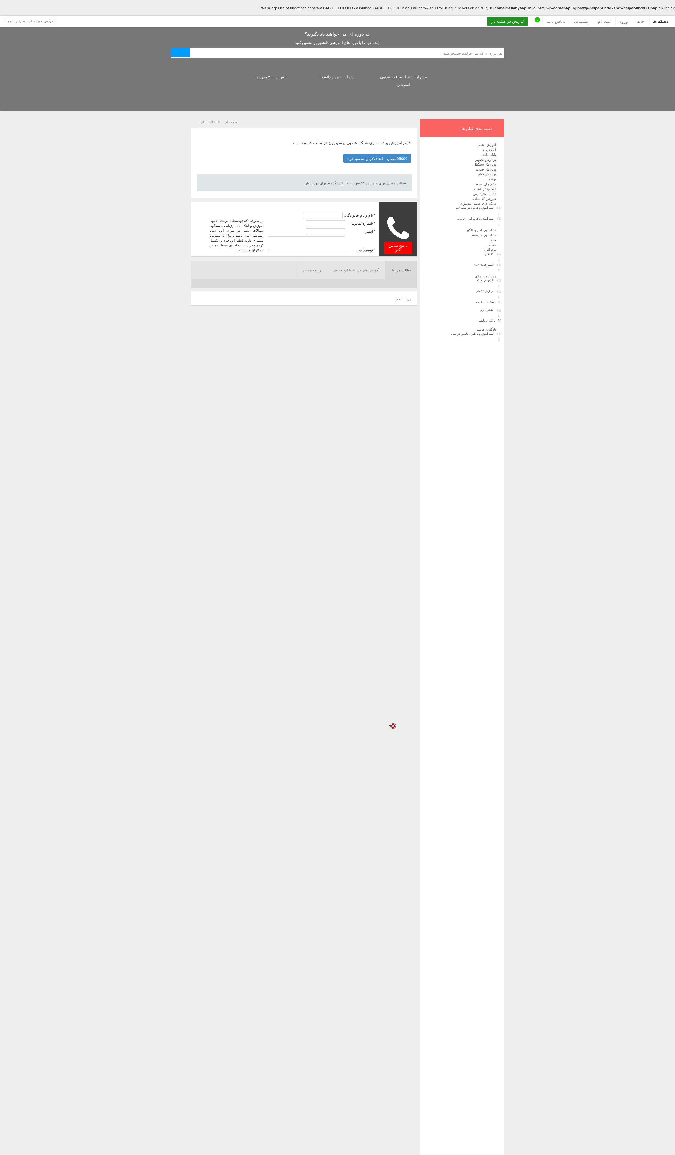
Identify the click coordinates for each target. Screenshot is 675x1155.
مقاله (492, 244)
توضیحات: (365, 250)
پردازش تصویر (485, 159)
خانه (640, 21)
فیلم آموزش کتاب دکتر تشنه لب (475, 207)
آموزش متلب (486, 144)
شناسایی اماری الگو (481, 229)
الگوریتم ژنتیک (485, 280)
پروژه (492, 178)
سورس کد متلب (484, 198)
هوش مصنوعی (485, 275)
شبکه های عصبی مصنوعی (477, 203)
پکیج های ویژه (486, 183)
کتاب (492, 239)
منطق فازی (487, 310)
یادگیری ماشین (490, 320)
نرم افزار (489, 249)
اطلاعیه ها (488, 149)
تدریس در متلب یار (507, 21)
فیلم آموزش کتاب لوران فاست (475, 218)
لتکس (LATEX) (484, 264)
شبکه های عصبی (488, 301)
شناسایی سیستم (484, 234)
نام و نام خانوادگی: (358, 215)
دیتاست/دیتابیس (484, 193)
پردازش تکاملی (484, 291)
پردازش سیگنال (485, 164)
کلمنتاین (489, 253)
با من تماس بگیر (398, 247)
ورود (624, 21)
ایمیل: (368, 231)
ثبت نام (604, 21)
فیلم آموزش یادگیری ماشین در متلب (472, 333)
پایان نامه (489, 154)
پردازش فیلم (487, 173)
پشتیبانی (581, 21)
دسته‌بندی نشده (484, 188)
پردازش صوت (486, 169)
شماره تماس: (362, 223)
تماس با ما (556, 21)
